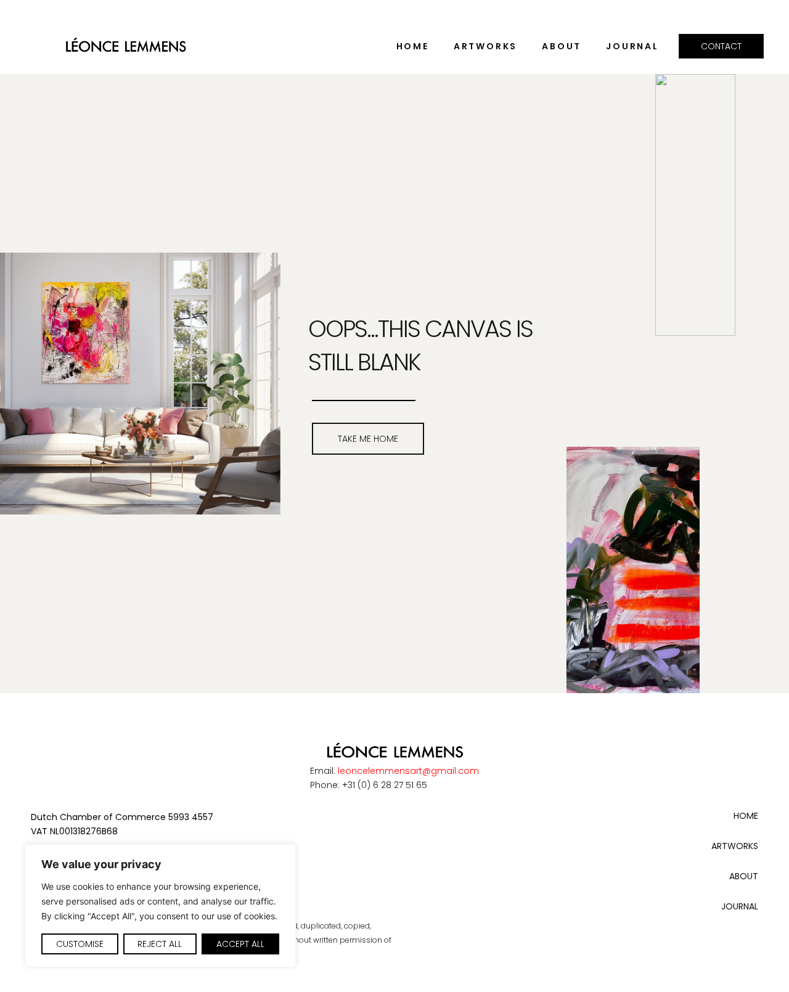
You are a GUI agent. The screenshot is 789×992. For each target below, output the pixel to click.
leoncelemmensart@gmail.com (408, 771)
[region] (160, 905)
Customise (80, 944)
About (561, 46)
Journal (632, 46)
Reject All (159, 944)
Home (412, 46)
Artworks (485, 46)
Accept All (240, 944)
